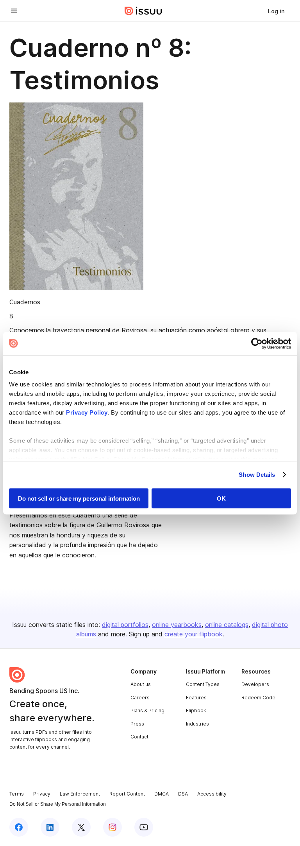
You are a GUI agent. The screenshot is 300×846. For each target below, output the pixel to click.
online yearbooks (177, 625)
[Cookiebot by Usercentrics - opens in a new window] (257, 343)
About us (140, 684)
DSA (183, 794)
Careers (140, 698)
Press (137, 724)
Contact (139, 737)
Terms (16, 794)
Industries (197, 724)
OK (221, 498)
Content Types (203, 684)
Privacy (41, 794)
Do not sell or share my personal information (79, 498)
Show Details (257, 474)
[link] (276, 11)
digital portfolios (125, 625)
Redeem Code (258, 698)
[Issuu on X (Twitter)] (81, 827)
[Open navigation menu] (14, 11)
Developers (255, 684)
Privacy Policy (86, 412)
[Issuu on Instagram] (112, 827)
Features (196, 698)
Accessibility (212, 794)
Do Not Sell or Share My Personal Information (57, 804)
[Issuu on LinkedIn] (50, 827)
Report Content (127, 794)
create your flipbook (193, 634)
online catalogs (226, 625)
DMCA (161, 794)
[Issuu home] (143, 11)
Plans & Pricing (147, 710)
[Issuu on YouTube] (143, 827)
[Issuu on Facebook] (18, 827)
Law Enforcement (80, 794)
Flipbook (196, 710)
